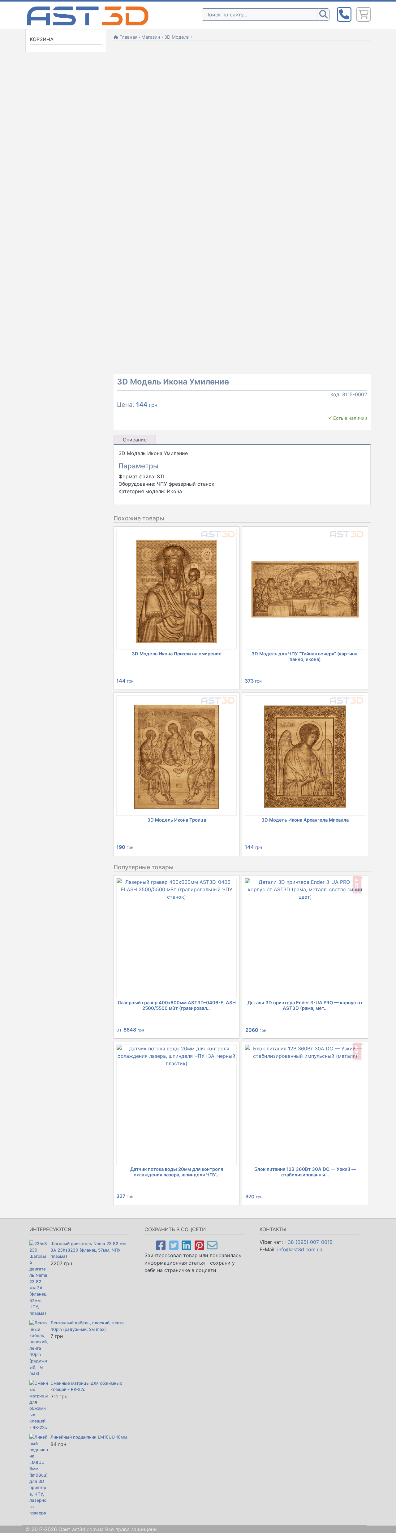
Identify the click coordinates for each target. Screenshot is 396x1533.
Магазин (150, 37)
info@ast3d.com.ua (299, 1249)
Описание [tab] (135, 439)
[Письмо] (212, 1245)
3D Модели (177, 37)
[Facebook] (160, 1245)
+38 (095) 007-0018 (308, 1242)
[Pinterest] (199, 1245)
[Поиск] (323, 14)
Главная (128, 37)
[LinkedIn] (186, 1245)
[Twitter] (173, 1245)
